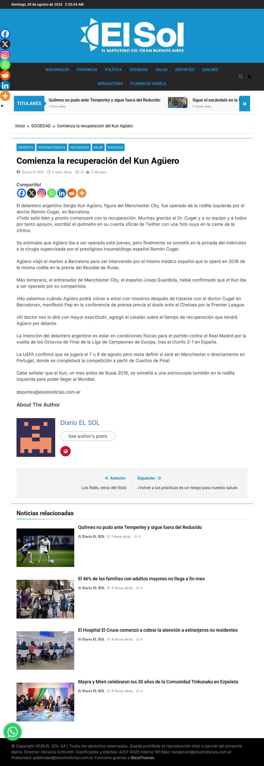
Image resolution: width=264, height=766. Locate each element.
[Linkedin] (61, 193)
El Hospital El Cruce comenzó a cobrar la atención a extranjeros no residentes (158, 630)
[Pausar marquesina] (244, 103)
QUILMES (210, 69)
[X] (31, 193)
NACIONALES (57, 69)
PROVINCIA (87, 69)
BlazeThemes (142, 757)
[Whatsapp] (51, 193)
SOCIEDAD (138, 69)
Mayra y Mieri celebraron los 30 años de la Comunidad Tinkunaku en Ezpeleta (158, 681)
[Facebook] (21, 193)
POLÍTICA (113, 69)
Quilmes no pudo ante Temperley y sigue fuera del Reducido (89, 100)
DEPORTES (184, 69)
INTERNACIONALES (51, 147)
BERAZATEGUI (110, 83)
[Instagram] (41, 193)
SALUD (161, 69)
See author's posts (87, 436)
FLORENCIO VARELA (148, 83)
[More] (81, 193)
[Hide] (2, 106)
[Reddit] (71, 193)
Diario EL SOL (33, 172)
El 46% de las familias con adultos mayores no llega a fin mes (141, 578)
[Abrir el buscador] (241, 76)
